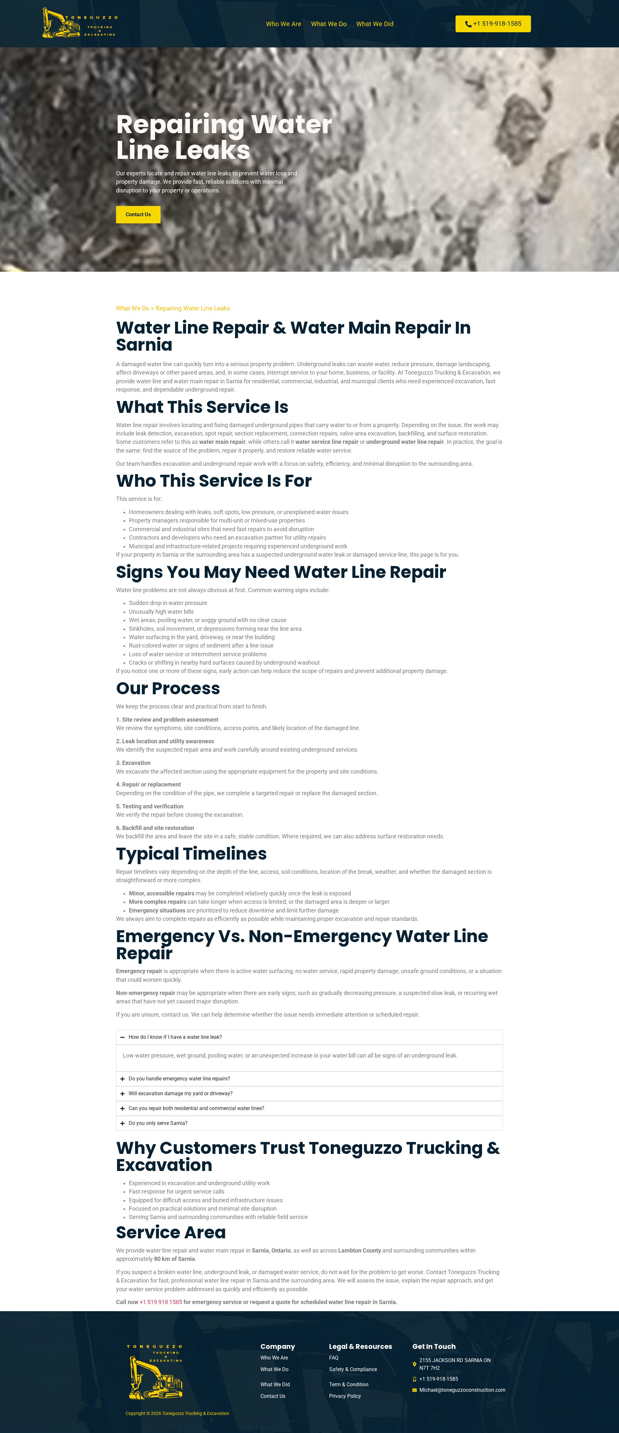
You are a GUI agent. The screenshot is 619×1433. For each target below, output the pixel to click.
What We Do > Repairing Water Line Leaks (173, 308)
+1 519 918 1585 (161, 1302)
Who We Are (283, 24)
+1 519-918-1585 (497, 23)
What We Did (374, 24)
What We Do (329, 24)
